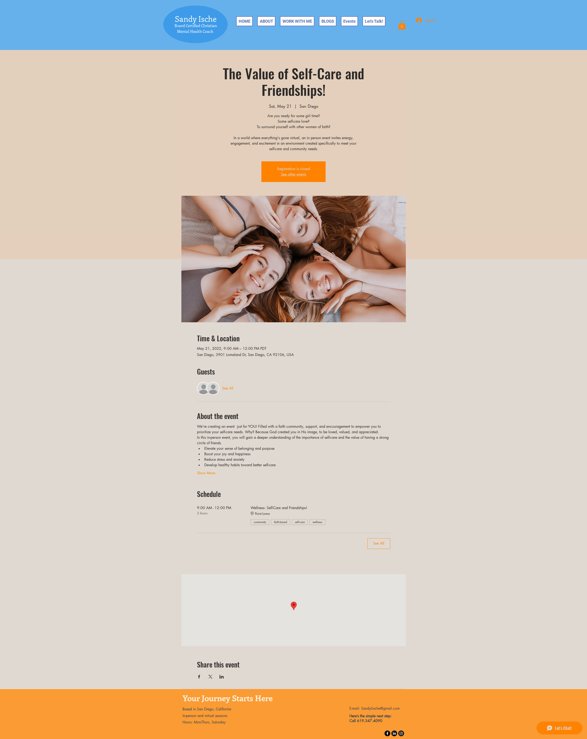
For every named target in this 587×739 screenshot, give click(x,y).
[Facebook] (387, 733)
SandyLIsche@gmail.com (380, 708)
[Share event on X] (210, 676)
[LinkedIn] (394, 733)
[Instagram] (401, 733)
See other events (293, 174)
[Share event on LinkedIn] (221, 676)
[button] (402, 25)
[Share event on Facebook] (199, 676)
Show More (206, 473)
